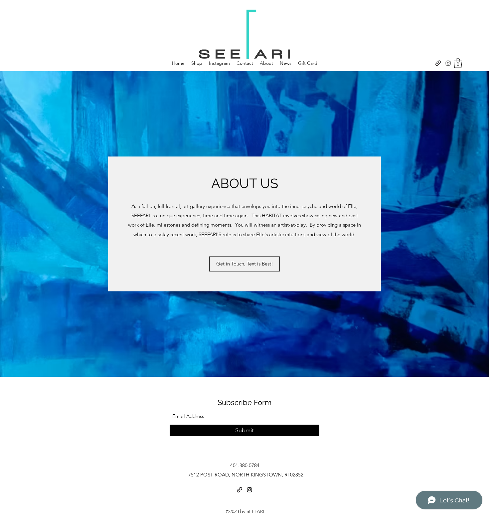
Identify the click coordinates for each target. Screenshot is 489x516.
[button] (458, 63)
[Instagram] (448, 63)
